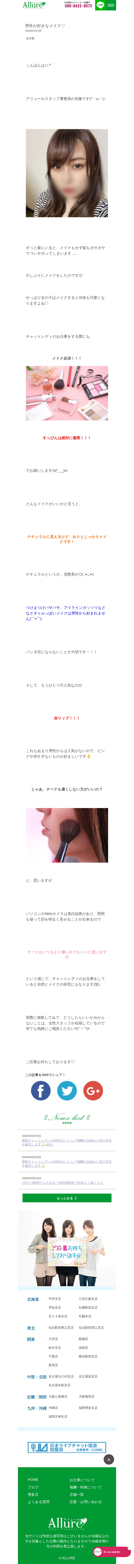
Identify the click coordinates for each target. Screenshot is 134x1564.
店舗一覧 (77, 1495)
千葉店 (53, 1356)
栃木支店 (55, 1347)
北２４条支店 (58, 1316)
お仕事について (82, 1480)
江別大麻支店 (88, 1299)
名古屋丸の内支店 (61, 1376)
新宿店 (53, 1365)
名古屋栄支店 (88, 1376)
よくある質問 (38, 1502)
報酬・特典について (86, 1487)
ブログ (33, 1487)
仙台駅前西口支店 (91, 1327)
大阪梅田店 (86, 1396)
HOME (33, 1480)
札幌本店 (85, 1316)
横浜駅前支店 (88, 1356)
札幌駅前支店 (88, 1307)
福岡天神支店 (58, 1416)
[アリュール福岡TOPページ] (33, 1)
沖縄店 (53, 1408)
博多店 (33, 1495)
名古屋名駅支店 (60, 1385)
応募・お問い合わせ (86, 1502)
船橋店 (83, 1339)
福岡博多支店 (88, 1408)
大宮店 (53, 1339)
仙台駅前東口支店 (61, 1327)
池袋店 (83, 1347)
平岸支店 (55, 1299)
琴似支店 (55, 1307)
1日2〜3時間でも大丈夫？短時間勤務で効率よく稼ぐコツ (62, 1182)
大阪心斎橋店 (58, 1396)
